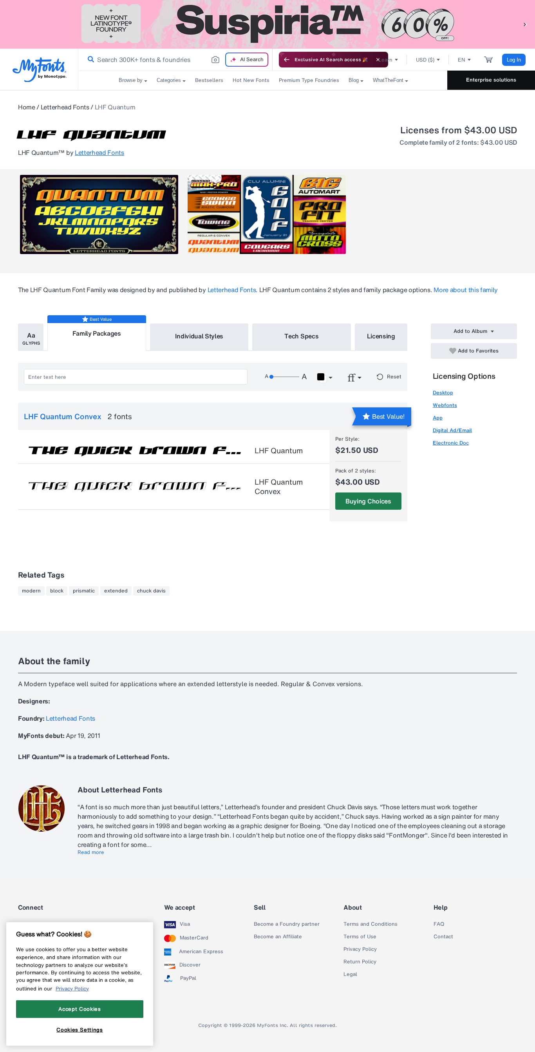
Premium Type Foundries (309, 80)
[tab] (30, 337)
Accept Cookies (79, 1009)
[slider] (284, 376)
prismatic (84, 591)
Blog (354, 80)
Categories (169, 80)
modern (31, 591)
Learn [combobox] (385, 60)
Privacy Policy (360, 949)
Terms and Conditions (370, 924)
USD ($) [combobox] (425, 60)
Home (26, 107)
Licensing (381, 336)
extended (116, 591)
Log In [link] (514, 60)
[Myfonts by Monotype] (39, 69)
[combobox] (175, 60)
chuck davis (151, 591)
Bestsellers (209, 80)
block (56, 591)
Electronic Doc (451, 443)
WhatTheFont (388, 80)
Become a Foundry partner (287, 924)
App (438, 418)
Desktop (443, 392)
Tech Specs (301, 336)
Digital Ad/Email (452, 430)
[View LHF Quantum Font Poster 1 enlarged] (99, 214)
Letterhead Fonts (65, 107)
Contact (443, 937)
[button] (525, 24)
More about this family (466, 289)
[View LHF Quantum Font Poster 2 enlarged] (267, 214)
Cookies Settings (79, 1030)
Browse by (131, 80)
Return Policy (359, 962)
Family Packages (96, 333)
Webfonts (445, 405)
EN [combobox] (461, 60)
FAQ (439, 924)
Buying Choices (368, 501)
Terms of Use (359, 937)
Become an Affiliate (278, 937)
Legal (350, 974)
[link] (89, 59)
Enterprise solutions (491, 80)
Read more (91, 852)
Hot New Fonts (251, 80)
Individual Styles (199, 336)
